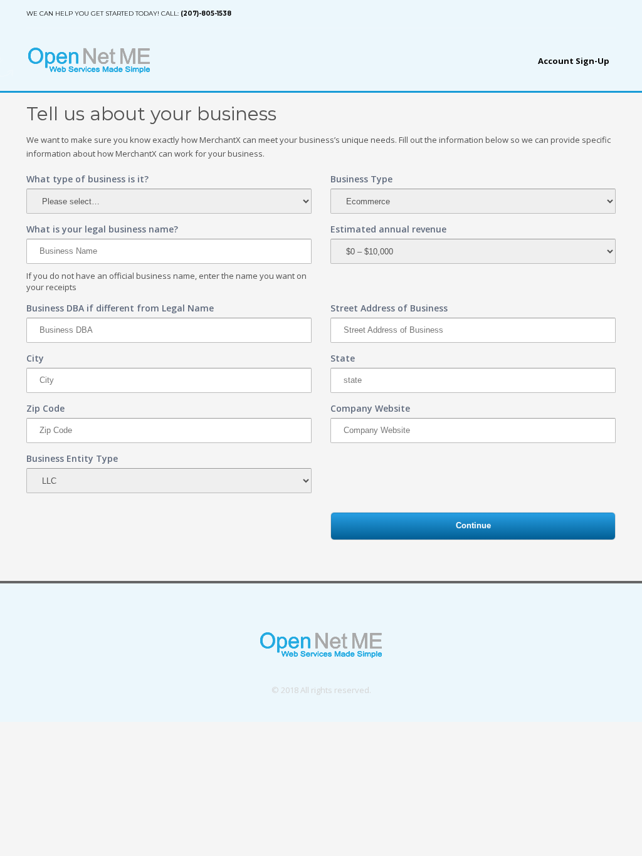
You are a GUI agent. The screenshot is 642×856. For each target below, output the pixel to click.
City (35, 358)
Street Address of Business (389, 308)
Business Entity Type (72, 458)
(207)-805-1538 (206, 13)
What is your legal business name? (102, 229)
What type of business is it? (87, 179)
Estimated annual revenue (388, 229)
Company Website (370, 408)
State (342, 358)
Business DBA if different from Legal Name (120, 308)
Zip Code (45, 408)
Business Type (361, 179)
